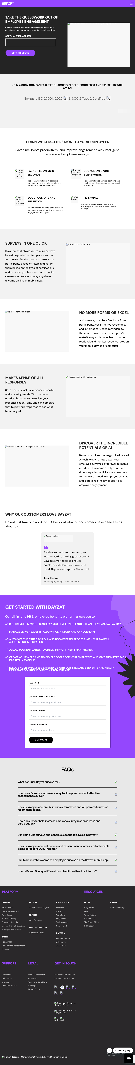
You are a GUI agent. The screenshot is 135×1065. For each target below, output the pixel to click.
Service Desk (61, 926)
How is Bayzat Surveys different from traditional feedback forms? (57, 871)
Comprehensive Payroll (39, 907)
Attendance (7, 915)
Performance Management (13, 945)
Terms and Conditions (37, 982)
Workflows (60, 915)
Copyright (32, 985)
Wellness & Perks (36, 933)
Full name (34, 683)
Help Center (7, 978)
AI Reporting (61, 942)
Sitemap (5, 982)
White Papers (90, 915)
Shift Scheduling (9, 918)
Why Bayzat (89, 907)
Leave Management (10, 911)
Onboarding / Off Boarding (13, 926)
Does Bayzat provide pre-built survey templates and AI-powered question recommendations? (63, 808)
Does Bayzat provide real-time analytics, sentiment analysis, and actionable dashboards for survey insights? (63, 847)
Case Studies (89, 918)
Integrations (61, 918)
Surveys (5, 949)
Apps (58, 911)
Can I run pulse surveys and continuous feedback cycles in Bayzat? (58, 835)
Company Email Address (18, 36)
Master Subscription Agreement (36, 976)
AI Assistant (61, 945)
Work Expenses (35, 920)
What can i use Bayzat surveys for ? (39, 782)
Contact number (38, 725)
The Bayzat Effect (91, 922)
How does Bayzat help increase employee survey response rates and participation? (59, 822)
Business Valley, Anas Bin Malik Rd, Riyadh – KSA (64, 976)
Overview (60, 907)
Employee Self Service (11, 929)
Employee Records (10, 922)
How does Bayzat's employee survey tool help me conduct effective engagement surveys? (59, 794)
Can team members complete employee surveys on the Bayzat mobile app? (63, 860)
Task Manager (62, 922)
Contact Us (6, 974)
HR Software (7, 907)
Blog (86, 911)
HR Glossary (89, 926)
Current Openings (117, 907)
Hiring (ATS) (7, 942)
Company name (37, 711)
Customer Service (9, 985)
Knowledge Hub (63, 938)
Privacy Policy (34, 989)
